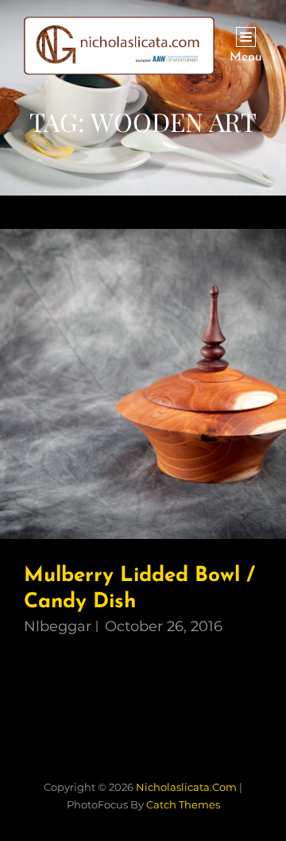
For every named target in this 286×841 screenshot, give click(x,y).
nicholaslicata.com (186, 787)
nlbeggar (57, 626)
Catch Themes (183, 804)
